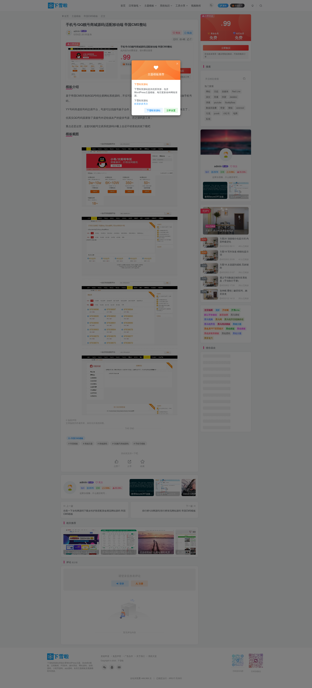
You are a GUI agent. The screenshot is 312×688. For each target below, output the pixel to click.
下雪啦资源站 (153, 110)
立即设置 (171, 110)
